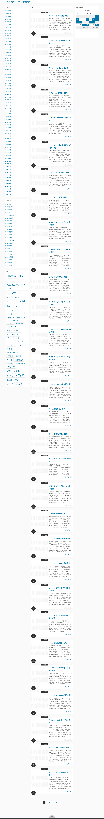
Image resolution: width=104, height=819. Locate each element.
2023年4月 (8, 122)
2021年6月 (8, 183)
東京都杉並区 (44, 37)
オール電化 (9, 314)
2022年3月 (8, 158)
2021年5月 (8, 186)
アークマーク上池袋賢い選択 (59, 68)
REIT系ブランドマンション (15, 287)
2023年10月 (8, 105)
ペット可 (10, 349)
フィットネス (10, 345)
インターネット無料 (16, 301)
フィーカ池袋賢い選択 (57, 514)
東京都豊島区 (44, 64)
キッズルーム (10, 317)
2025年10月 (8, 38)
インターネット (13, 297)
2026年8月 (8, 10)
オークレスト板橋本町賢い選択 (60, 695)
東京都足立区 (9, 265)
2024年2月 (8, 94)
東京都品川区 (44, 246)
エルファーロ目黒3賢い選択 (59, 747)
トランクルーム (12, 334)
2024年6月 (8, 83)
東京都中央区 (9, 207)
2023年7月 (8, 113)
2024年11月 (8, 69)
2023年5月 (8, 119)
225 (56, 802)
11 (80, 22)
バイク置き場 (13, 338)
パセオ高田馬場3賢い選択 (58, 643)
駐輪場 (18, 384)
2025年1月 (8, 63)
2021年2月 (8, 194)
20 (87, 25)
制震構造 (9, 363)
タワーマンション (18, 327)
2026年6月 (8, 16)
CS (16, 280)
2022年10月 (8, 139)
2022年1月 (8, 164)
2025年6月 (8, 49)
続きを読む (67, 32)
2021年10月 (8, 172)
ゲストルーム (21, 317)
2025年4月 (8, 55)
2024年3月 (8, 91)
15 (93, 22)
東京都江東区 (44, 381)
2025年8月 (8, 44)
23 (97, 25)
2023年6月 (8, 116)
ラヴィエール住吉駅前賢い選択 (60, 384)
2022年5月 (8, 152)
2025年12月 (8, 33)
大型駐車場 (10, 367)
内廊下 (9, 360)
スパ (7, 326)
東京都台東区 (44, 12)
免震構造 (18, 356)
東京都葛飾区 (9, 259)
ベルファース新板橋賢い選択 (59, 563)
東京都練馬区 (9, 254)
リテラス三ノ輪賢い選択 (58, 197)
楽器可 (9, 380)
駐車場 (9, 384)
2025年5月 (8, 52)
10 (77, 22)
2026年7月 (8, 13)
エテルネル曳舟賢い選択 (58, 277)
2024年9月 (8, 74)
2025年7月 (8, 47)
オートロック (13, 310)
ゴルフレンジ (9, 323)
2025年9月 (8, 41)
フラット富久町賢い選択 (58, 434)
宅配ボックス (13, 371)
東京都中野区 (9, 209)
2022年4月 (8, 155)
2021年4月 (8, 189)
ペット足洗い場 (12, 352)
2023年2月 (8, 127)
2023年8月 (8, 111)
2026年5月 (8, 19)
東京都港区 (45, 141)
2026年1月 (8, 30)
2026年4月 (8, 22)
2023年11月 (8, 102)
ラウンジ (9, 356)
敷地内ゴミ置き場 (15, 375)
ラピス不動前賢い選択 (57, 409)
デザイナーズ (13, 330)
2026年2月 (8, 27)
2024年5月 (8, 86)
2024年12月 (8, 66)
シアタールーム (19, 323)
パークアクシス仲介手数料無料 (18, 2)
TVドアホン (12, 293)
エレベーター (13, 306)
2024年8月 (8, 77)
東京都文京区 (44, 326)
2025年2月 (8, 61)
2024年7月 (8, 80)
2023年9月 (8, 108)
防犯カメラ (20, 380)
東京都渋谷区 (44, 716)
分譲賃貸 (19, 360)
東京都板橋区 (44, 535)
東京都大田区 (9, 226)
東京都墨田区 (44, 273)
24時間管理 (12, 276)
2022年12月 (8, 133)
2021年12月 (8, 166)
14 (90, 22)
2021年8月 (8, 177)
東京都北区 (8, 212)
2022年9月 (8, 141)
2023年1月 (8, 130)
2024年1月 (8, 97)
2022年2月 (8, 161)
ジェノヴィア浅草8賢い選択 (59, 172)
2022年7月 (8, 147)
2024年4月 (8, 88)
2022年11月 (8, 136)
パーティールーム (20, 342)
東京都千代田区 (44, 298)
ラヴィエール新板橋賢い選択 (59, 538)
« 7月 (77, 35)
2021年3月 (8, 191)
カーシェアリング (20, 314)
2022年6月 (8, 150)
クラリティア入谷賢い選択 (59, 16)
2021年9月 (8, 175)
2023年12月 (8, 100)
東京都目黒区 (44, 744)
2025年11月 (8, 35)
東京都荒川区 (9, 257)
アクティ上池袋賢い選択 (58, 93)
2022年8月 (8, 144)
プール (19, 345)
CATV (9, 280)
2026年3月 (8, 24)
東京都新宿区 (44, 430)
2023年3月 (8, 125)
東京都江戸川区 (9, 240)
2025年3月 (8, 58)
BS (21, 276)
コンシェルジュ (12, 320)
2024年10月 (8, 72)
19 (84, 25)
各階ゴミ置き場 (19, 363)
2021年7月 (8, 180)
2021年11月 (8, 169)
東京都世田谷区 (9, 204)
